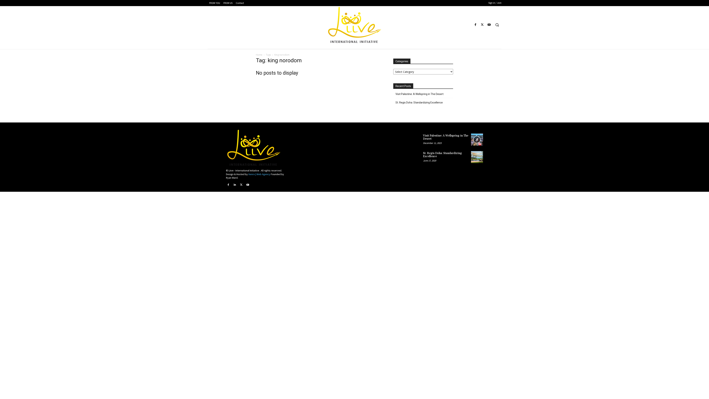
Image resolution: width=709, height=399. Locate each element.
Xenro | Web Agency (259, 174)
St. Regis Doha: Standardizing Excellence (419, 102)
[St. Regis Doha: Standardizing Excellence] (477, 157)
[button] (497, 24)
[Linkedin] (234, 185)
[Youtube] (489, 24)
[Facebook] (475, 24)
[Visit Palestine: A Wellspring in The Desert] (477, 140)
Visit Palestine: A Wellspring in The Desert (419, 94)
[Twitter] (482, 24)
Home (259, 54)
